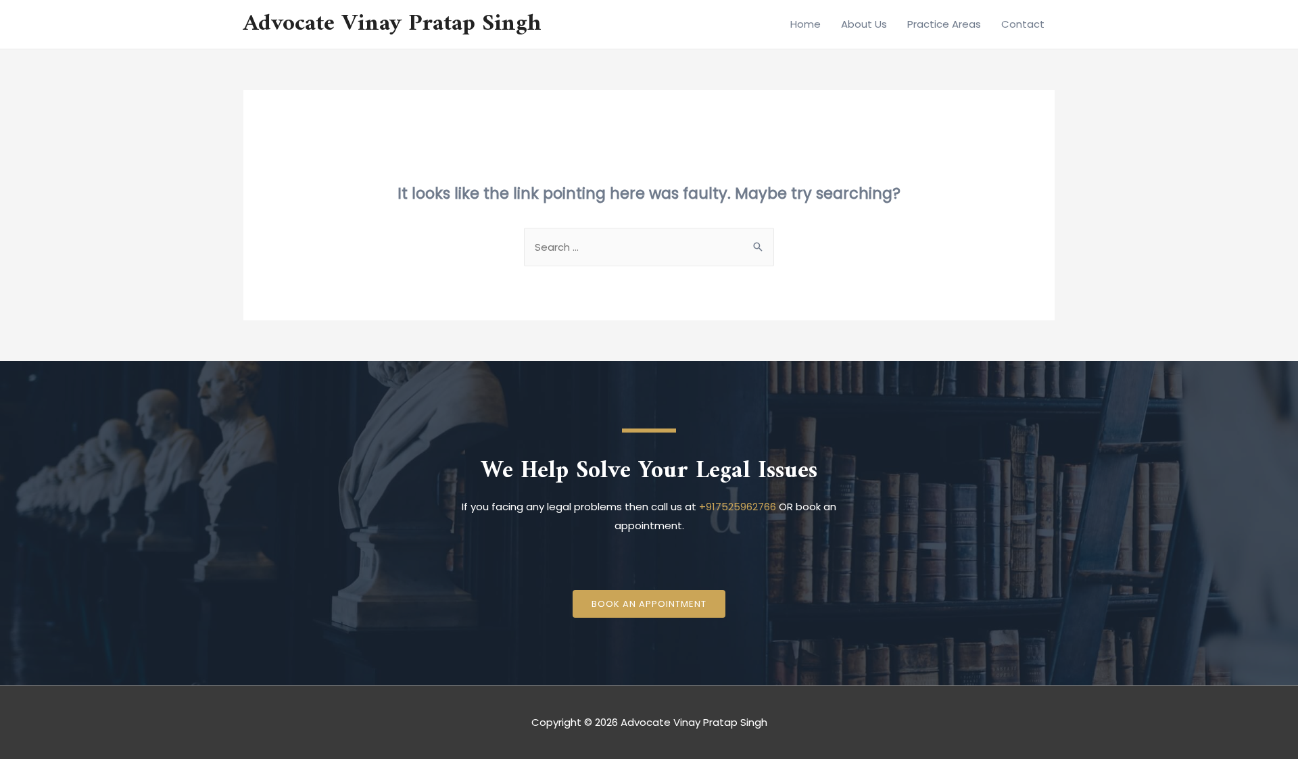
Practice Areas (944, 24)
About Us (864, 24)
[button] (649, 604)
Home (805, 24)
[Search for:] (649, 247)
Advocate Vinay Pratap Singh (392, 24)
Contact (1022, 24)
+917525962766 (737, 506)
